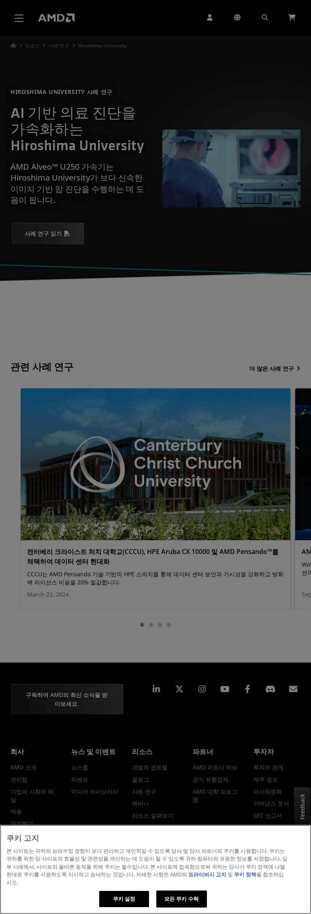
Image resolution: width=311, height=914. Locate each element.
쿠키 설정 (124, 898)
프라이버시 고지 (207, 874)
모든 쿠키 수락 (181, 898)
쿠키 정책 (245, 874)
